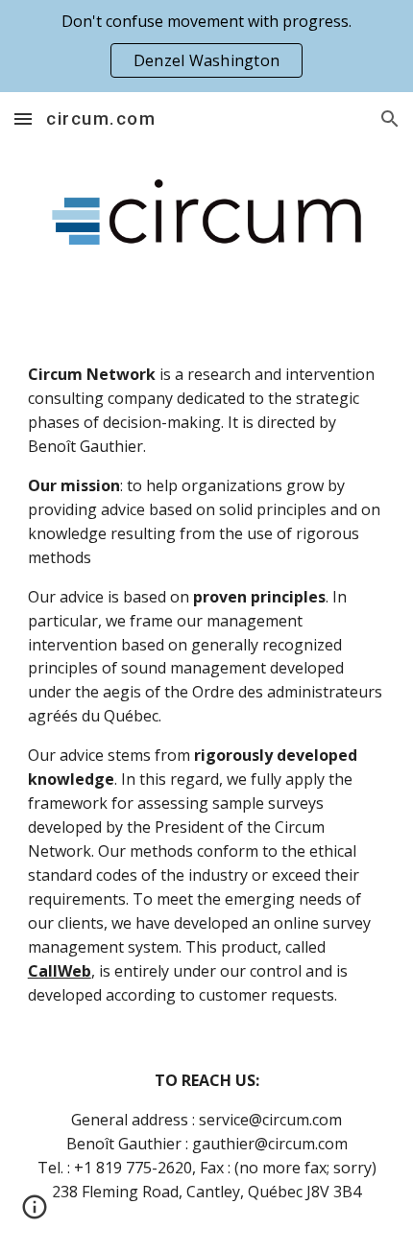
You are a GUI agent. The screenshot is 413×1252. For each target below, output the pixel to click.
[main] (207, 685)
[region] (206, 46)
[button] (23, 118)
